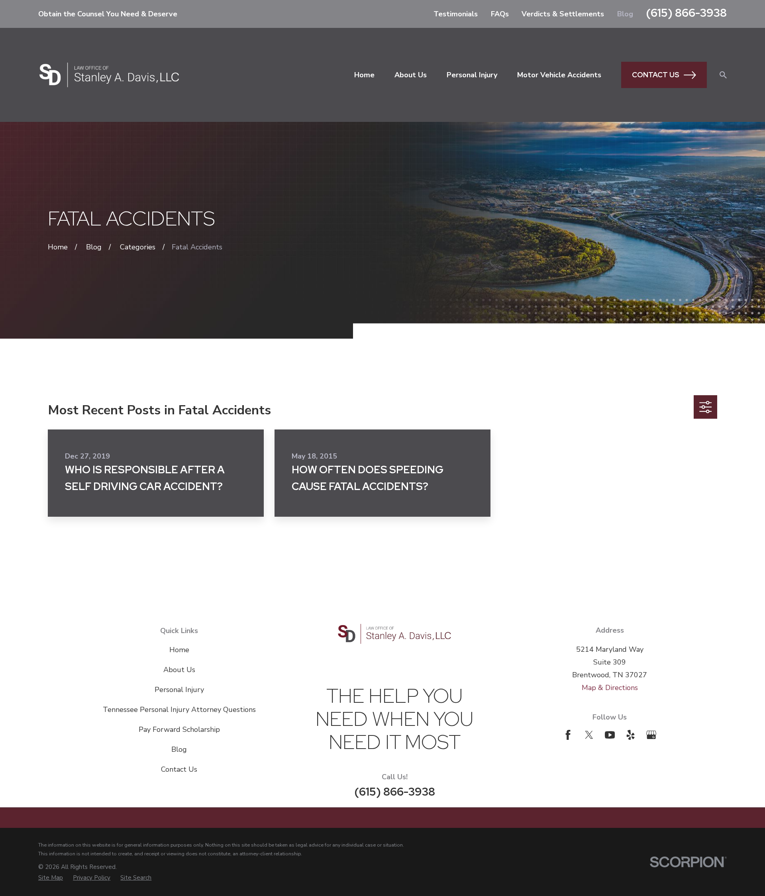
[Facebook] (568, 735)
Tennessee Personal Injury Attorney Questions (179, 709)
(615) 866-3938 (686, 12)
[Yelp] (631, 735)
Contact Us (655, 74)
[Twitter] (589, 735)
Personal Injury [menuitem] (472, 75)
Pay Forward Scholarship (179, 729)
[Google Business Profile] (651, 735)
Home (179, 650)
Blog (625, 14)
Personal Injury (179, 689)
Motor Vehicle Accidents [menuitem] (559, 75)
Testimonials (456, 14)
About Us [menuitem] (410, 75)
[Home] (109, 75)
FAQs (500, 14)
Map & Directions (610, 687)
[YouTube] (610, 735)
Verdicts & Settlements (563, 14)
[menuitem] (50, 877)
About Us (179, 669)
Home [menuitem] (364, 75)
